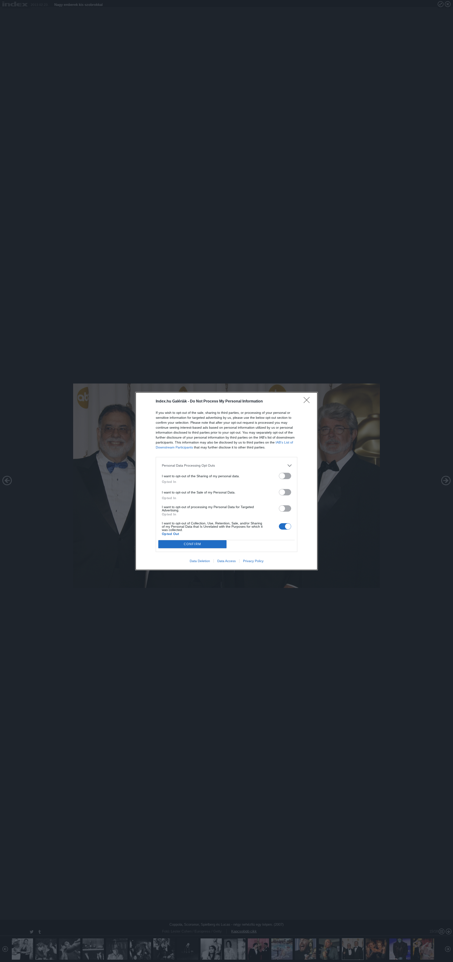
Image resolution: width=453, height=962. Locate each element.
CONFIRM (192, 544)
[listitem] (226, 465)
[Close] (308, 401)
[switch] (285, 476)
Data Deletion (200, 561)
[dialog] (226, 481)
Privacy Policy (253, 561)
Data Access (226, 561)
